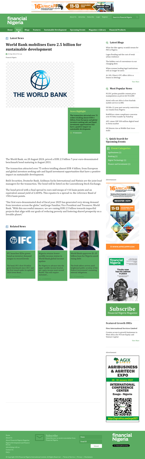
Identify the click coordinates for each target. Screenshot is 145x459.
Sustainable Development (55, 30)
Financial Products (117, 30)
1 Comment (46, 279)
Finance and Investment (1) (119, 164)
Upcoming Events (77, 30)
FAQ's (8, 452)
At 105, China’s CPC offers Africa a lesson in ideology (120, 76)
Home (10, 30)
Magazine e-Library (97, 30)
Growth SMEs (13, 34)
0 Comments (77, 133)
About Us (73, 17)
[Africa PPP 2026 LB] (72, 11)
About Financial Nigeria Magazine (17, 440)
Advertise (81, 17)
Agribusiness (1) (114, 152)
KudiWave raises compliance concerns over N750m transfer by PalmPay (121, 115)
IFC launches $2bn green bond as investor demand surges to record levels (19, 256)
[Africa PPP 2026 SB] (122, 249)
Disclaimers (88, 457)
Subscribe (90, 17)
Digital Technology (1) (117, 160)
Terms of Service (69, 457)
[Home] (17, 25)
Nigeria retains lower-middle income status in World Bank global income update (51, 257)
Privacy (79, 457)
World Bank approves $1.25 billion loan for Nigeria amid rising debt (84, 256)
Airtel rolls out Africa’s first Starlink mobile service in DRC (120, 101)
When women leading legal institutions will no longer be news (122, 69)
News (18, 30)
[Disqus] (53, 313)
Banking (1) (112, 156)
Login (98, 17)
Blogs (27, 30)
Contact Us (9, 450)
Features (37, 30)
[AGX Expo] (122, 421)
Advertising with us (12, 447)
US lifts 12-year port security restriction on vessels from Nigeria (122, 108)
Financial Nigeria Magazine (122, 309)
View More (135, 82)
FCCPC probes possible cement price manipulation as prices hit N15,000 (121, 94)
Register (105, 17)
